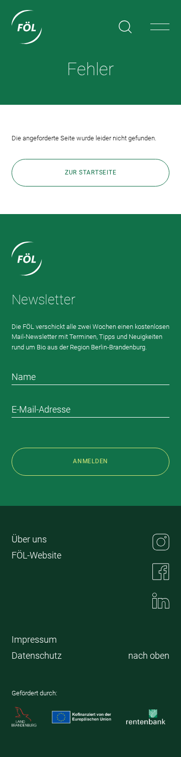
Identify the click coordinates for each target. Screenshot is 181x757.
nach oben (148, 655)
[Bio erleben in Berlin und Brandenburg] (27, 27)
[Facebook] (160, 571)
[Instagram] (160, 541)
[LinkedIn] (160, 601)
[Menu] (159, 27)
